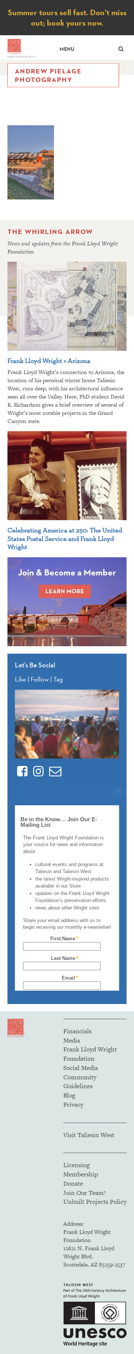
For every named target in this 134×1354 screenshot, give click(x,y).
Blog (69, 1095)
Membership (80, 1174)
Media (71, 1040)
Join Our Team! (84, 1192)
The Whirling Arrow (50, 231)
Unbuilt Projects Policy (95, 1201)
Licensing (76, 1164)
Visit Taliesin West (88, 1134)
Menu (67, 49)
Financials (77, 1031)
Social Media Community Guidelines (80, 1077)
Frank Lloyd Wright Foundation (90, 1054)
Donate (73, 1183)
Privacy (73, 1104)
